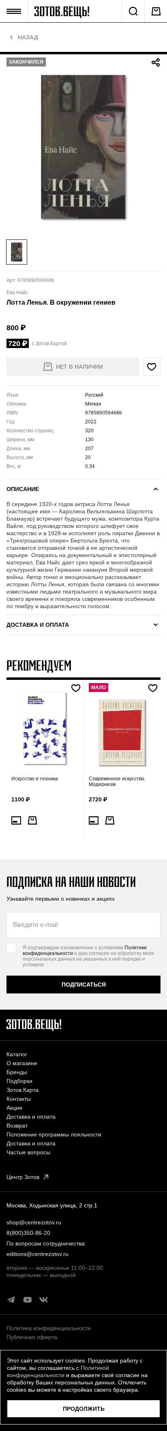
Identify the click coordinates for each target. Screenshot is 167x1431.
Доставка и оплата (31, 1116)
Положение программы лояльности (53, 1134)
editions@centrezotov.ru (37, 1254)
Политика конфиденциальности (48, 1328)
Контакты (18, 1099)
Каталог (16, 1054)
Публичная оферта (31, 1337)
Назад (28, 37)
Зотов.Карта (22, 1090)
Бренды (16, 1072)
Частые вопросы (28, 1152)
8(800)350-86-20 (28, 1233)
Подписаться (84, 984)
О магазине (21, 1063)
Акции (14, 1107)
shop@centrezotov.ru (33, 1222)
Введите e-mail (35, 924)
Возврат (17, 1125)
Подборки (19, 1081)
